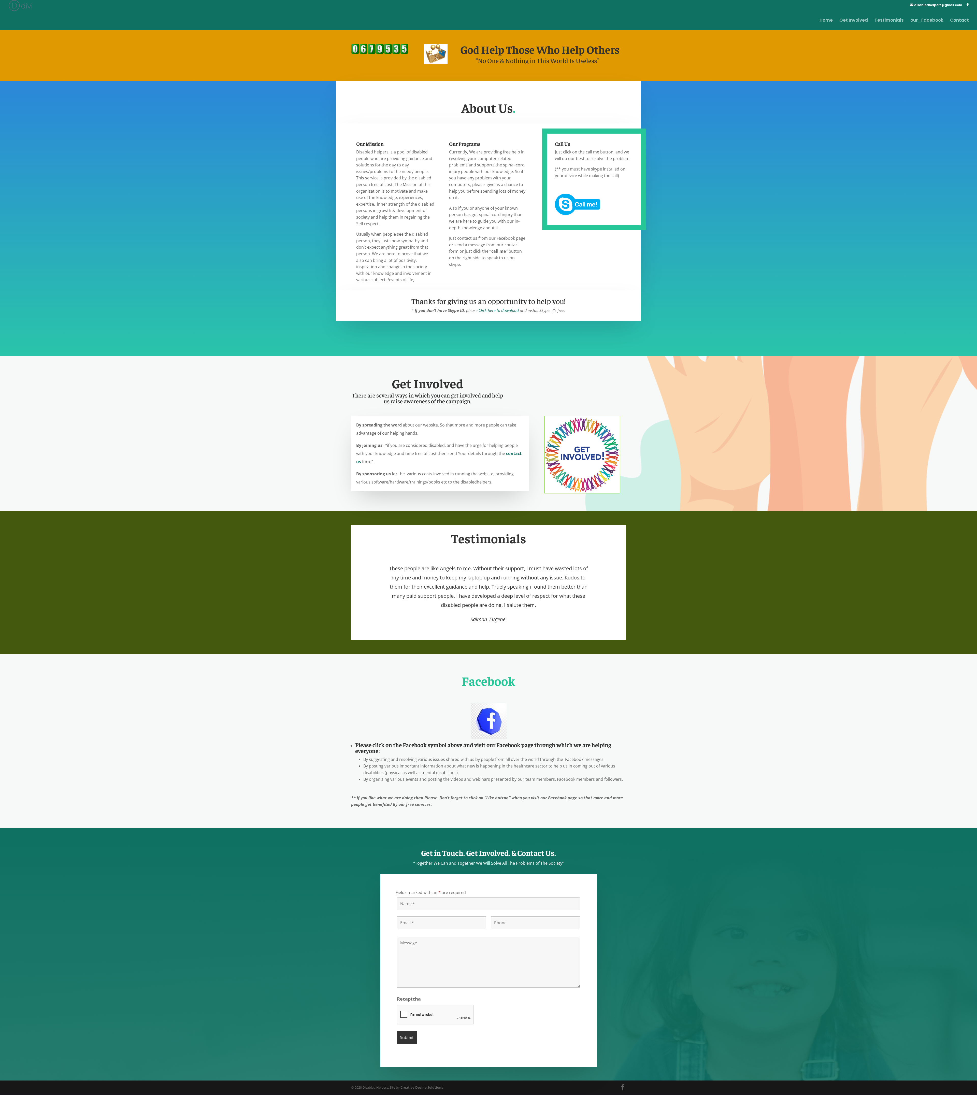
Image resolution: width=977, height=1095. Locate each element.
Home (826, 20)
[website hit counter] (379, 52)
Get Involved (853, 20)
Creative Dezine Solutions (421, 1087)
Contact (959, 20)
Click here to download (498, 310)
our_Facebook (926, 20)
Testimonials (889, 20)
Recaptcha (409, 999)
